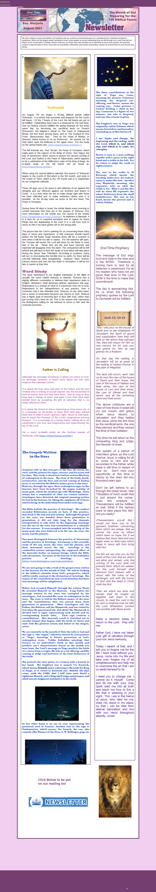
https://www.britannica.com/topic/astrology (47, 560)
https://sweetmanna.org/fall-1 (56, 435)
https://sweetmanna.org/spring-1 (65, 145)
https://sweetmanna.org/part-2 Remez (41, 216)
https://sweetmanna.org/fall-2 (37, 166)
